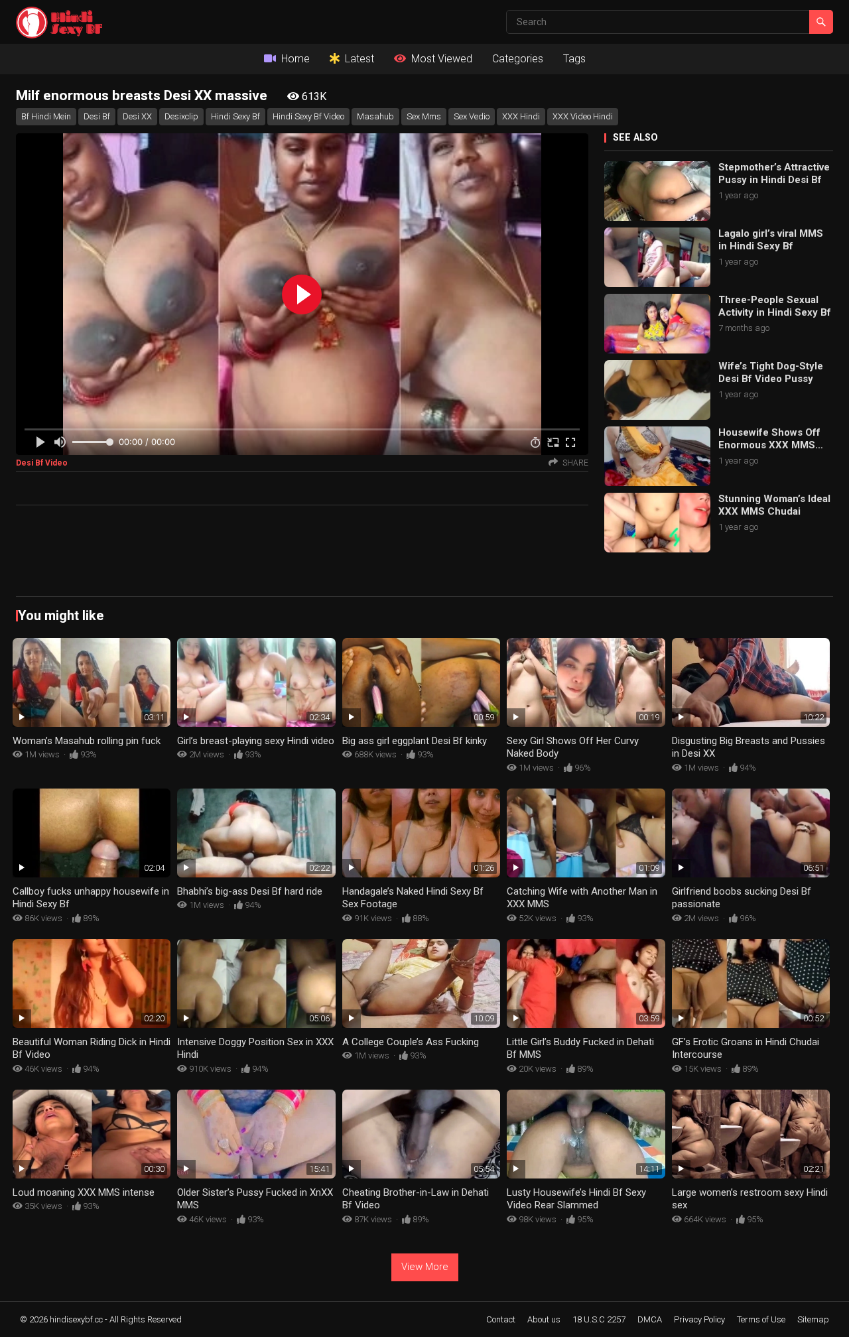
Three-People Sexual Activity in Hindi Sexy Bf (774, 306)
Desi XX (137, 116)
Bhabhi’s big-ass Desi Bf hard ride (249, 891)
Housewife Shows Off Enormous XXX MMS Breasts (769, 439)
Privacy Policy (699, 1319)
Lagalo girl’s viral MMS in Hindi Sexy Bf (770, 240)
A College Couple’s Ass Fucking (410, 1042)
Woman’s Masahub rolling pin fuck (87, 741)
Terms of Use (761, 1319)
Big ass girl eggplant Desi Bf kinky (414, 741)
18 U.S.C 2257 (598, 1319)
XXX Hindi (521, 116)
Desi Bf (97, 116)
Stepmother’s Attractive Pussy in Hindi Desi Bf (774, 173)
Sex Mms (424, 116)
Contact (500, 1319)
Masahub (375, 116)
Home (295, 58)
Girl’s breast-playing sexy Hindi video (255, 741)
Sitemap (813, 1319)
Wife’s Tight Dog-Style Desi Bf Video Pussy (770, 372)
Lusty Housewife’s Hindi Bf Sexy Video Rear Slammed (576, 1199)
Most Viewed (441, 58)
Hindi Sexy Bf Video (308, 116)
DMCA (649, 1319)
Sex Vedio (472, 116)
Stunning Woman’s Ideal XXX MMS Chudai (774, 505)
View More (424, 1267)
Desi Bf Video (42, 463)
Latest (359, 58)
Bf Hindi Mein (46, 116)
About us (543, 1319)
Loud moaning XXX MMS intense (84, 1192)
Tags (574, 58)
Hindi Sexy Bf (235, 116)
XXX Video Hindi (583, 116)
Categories (517, 58)
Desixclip (181, 116)
